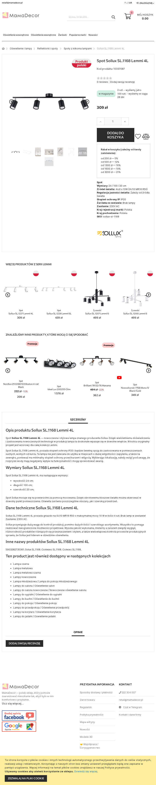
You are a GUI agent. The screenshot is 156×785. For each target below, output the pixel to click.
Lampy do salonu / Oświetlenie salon (34, 585)
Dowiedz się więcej (85, 771)
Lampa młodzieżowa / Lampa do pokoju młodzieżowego (45, 581)
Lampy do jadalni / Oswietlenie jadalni (34, 616)
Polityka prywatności (91, 714)
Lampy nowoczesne (24, 577)
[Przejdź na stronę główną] (3, 48)
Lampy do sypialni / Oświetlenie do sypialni (37, 594)
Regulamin (86, 707)
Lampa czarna (21, 564)
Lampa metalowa (23, 568)
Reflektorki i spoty (47, 48)
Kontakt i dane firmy (130, 714)
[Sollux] (110, 246)
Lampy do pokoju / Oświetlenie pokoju (35, 603)
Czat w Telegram (132, 707)
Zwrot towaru (87, 699)
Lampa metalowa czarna (27, 572)
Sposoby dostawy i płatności (96, 692)
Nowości (85, 729)
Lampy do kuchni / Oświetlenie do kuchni (36, 598)
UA (130, 2)
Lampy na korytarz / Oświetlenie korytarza (37, 612)
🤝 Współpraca (88, 744)
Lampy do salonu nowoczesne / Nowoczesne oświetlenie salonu (49, 590)
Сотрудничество (90, 747)
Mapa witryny (87, 722)
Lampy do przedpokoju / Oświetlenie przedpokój (41, 607)
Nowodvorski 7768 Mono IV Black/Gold (135, 387)
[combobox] (91, 17)
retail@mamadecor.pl (131, 699)
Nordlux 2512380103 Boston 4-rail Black (21, 384)
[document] (78, 770)
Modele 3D (86, 736)
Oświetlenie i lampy (21, 48)
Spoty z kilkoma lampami (78, 48)
